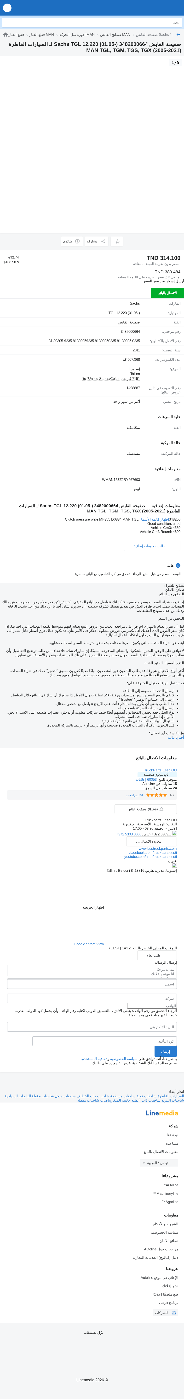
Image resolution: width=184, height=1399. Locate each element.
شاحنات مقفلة (42, 1096)
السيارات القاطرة (170, 1096)
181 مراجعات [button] (134, 795)
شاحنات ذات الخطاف (92, 1096)
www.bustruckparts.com (158, 848)
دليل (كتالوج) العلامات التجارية (155, 1257)
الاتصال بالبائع (167, 293)
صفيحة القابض (129, 322)
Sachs (135, 303)
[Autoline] (5, 35)
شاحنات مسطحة (122, 1096)
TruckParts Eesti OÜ (160, 770)
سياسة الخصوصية (124, 1059)
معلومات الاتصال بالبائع (161, 1152)
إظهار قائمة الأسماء (154, 519)
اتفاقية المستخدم (95, 1059)
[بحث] (7, 22)
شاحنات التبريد (172, 1100)
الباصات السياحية (18, 1096)
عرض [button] (146, 834)
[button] (7, 8)
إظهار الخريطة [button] (93, 907)
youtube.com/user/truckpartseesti (150, 857)
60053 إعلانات (146, 779)
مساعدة (172, 1143)
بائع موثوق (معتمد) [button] (156, 774)
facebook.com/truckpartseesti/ (153, 852)
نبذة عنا (172, 1135)
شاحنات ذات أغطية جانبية (141, 1100)
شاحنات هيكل (65, 1096)
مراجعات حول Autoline (161, 1249)
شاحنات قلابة (146, 1096)
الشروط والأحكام (165, 1224)
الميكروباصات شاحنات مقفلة (99, 1100)
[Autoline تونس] (153, 8)
